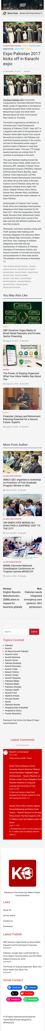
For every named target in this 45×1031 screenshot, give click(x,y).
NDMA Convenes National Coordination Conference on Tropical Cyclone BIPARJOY (18, 568)
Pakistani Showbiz (13, 687)
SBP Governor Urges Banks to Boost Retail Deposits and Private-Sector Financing (22, 333)
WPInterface (8, 1022)
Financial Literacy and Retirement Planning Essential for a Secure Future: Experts (21, 419)
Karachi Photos (9, 284)
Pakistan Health (12, 690)
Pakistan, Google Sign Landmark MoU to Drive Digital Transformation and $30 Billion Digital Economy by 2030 (22, 956)
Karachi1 (25, 341)
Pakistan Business (13, 663)
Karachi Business (35, 46)
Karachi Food (11, 693)
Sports (8, 702)
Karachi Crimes (11, 675)
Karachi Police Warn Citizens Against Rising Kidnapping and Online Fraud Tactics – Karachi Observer (24, 809)
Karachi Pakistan (24, 281)
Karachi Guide (8, 275)
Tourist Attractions (13, 713)
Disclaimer (24, 752)
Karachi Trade (19, 49)
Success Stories (12, 699)
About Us (7, 910)
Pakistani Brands (12, 705)
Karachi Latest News (11, 278)
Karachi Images (21, 275)
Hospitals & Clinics (13, 710)
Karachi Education (13, 666)
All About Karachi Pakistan (12, 46)
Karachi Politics (12, 672)
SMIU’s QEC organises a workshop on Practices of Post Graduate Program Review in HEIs (22, 482)
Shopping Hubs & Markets (16, 707)
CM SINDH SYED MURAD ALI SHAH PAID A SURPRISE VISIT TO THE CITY (21, 525)
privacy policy (9, 915)
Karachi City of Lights (26, 269)
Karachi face (33, 272)
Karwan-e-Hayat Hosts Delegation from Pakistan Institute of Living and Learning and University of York (25, 782)
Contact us (8, 921)
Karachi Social (21, 284)
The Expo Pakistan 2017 (14, 100)
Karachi (25, 46)
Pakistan (28, 49)
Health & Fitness (12, 696)
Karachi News (25, 278)
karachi (27, 71)
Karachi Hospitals (13, 678)
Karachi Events (21, 272)
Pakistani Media (12, 681)
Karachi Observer (9, 281)
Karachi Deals (8, 272)
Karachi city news (10, 269)
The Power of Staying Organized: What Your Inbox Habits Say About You (22, 376)
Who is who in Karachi (11, 287)
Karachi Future (8, 49)
